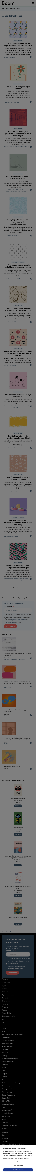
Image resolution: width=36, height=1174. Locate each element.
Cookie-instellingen (18, 1165)
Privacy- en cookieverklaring (10, 1161)
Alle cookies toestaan (18, 1169)
